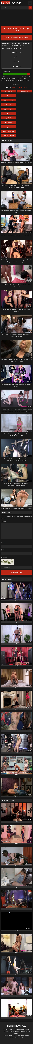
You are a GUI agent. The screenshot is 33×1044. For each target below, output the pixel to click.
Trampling (9, 122)
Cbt (9, 95)
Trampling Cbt (9, 109)
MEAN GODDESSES (9, 131)
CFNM (9, 104)
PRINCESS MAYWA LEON (19, 87)
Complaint (17, 66)
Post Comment (16, 572)
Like (15, 52)
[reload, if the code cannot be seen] (7, 565)
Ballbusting (25, 91)
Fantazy (11, 2)
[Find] (30, 7)
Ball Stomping (9, 100)
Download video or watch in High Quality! (17, 29)
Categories (9, 91)
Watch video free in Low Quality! (17, 37)
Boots (9, 126)
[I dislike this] (21, 52)
